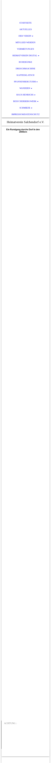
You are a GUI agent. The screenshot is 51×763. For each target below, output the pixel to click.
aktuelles (25, 29)
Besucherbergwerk (24, 101)
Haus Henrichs (24, 95)
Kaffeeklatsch (25, 75)
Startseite (25, 23)
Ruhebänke (25, 62)
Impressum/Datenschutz (26, 114)
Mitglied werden (25, 42)
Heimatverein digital (24, 55)
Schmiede (24, 108)
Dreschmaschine (25, 68)
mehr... (7, 716)
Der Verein (25, 36)
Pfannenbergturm (25, 82)
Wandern (24, 88)
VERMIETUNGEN (25, 49)
